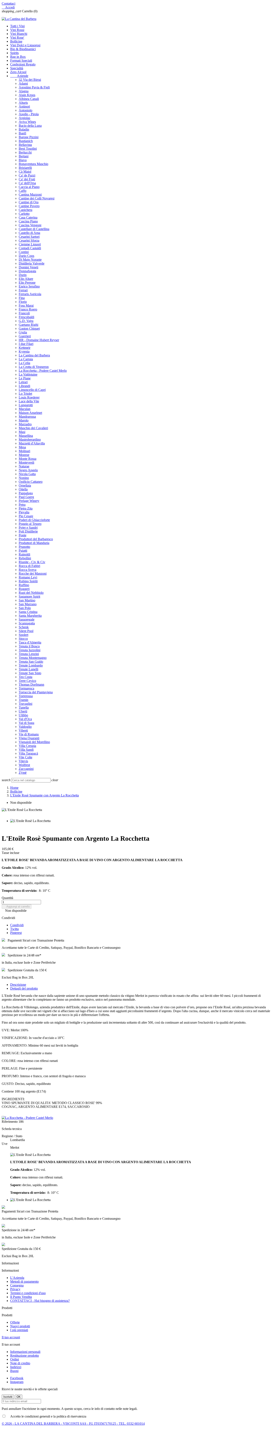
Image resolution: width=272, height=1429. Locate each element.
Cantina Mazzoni (30, 194)
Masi (22, 432)
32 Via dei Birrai (30, 79)
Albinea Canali (29, 99)
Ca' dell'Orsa (27, 183)
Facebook (16, 1378)
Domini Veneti (28, 267)
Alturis (23, 102)
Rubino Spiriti (28, 581)
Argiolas (24, 118)
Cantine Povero (29, 206)
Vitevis (23, 761)
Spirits (14, 53)
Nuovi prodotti (20, 1326)
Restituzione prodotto (24, 1355)
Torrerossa (26, 696)
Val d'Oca (25, 719)
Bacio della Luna (30, 125)
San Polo (25, 608)
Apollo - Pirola (29, 114)
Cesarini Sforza (29, 240)
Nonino (24, 478)
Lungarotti (26, 405)
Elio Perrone (27, 282)
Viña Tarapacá (28, 753)
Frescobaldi (26, 317)
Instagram (16, 1382)
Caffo (22, 190)
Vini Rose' (17, 37)
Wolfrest (24, 765)
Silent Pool (26, 631)
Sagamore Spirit (29, 596)
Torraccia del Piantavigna (36, 692)
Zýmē (23, 772)
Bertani (23, 156)
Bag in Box (18, 56)
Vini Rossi (17, 30)
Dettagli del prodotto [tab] (24, 988)
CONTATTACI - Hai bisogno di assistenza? (40, 1300)
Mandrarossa (27, 416)
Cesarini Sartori (29, 236)
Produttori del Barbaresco (36, 539)
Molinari (24, 451)
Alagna (23, 91)
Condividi (17, 925)
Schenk (24, 627)
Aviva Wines (27, 122)
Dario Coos (26, 256)
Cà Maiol (25, 171)
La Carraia (26, 359)
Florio (23, 301)
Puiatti (23, 550)
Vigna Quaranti (29, 738)
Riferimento (10, 1121)
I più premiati (19, 1330)
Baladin (24, 129)
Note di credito (20, 1363)
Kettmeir (24, 347)
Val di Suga (26, 723)
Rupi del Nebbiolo (31, 592)
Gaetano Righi (28, 324)
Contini (24, 252)
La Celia (24, 363)
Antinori (24, 106)
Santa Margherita (30, 615)
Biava (23, 160)
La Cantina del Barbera (34, 355)
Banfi (22, 133)
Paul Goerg (26, 497)
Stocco (23, 638)
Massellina (26, 435)
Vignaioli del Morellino (34, 742)
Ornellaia (25, 485)
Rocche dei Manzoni (33, 573)
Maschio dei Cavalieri (33, 428)
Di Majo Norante (30, 259)
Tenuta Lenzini (29, 654)
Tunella (24, 707)
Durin (23, 275)
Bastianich (26, 141)
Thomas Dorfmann (31, 684)
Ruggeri (24, 589)
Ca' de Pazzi (27, 175)
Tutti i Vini (17, 26)
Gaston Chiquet (29, 328)
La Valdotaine (28, 374)
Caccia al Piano (29, 187)
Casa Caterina (28, 217)
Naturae (24, 466)
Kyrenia (24, 351)
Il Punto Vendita (21, 1297)
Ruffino (24, 585)
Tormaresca (26, 688)
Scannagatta (27, 623)
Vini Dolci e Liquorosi (25, 45)
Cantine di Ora (28, 202)
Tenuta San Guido (31, 661)
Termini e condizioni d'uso (28, 1293)
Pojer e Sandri (28, 527)
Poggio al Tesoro (30, 524)
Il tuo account (11, 1337)
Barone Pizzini (28, 137)
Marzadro (25, 424)
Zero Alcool (18, 72)
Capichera (25, 210)
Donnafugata (27, 271)
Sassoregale (26, 619)
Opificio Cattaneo (30, 481)
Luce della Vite (29, 401)
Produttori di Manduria (34, 543)
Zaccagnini (26, 769)
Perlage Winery (29, 501)
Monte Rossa (27, 458)
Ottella (23, 489)
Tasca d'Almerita (30, 642)
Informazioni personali (25, 1351)
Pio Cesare (26, 516)
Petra (22, 504)
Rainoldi (24, 554)
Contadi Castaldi (30, 248)
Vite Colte (25, 757)
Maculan (24, 409)
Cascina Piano (28, 221)
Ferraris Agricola (30, 294)
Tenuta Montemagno (33, 658)
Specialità (16, 68)
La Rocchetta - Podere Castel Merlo (43, 370)
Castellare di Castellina (34, 229)
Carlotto (24, 213)
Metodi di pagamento (24, 1281)
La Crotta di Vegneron (34, 367)
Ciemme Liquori (30, 244)
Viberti (23, 730)
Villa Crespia (27, 746)
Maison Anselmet (30, 413)
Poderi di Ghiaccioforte (34, 520)
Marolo (23, 420)
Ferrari (23, 290)
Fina (22, 298)
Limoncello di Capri (32, 390)
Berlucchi (25, 152)
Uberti (23, 711)
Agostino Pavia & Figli (34, 87)
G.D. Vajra (26, 321)
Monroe (24, 455)
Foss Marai (26, 305)
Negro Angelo (28, 470)
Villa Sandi (26, 749)
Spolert (23, 635)
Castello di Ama (29, 233)
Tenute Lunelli (28, 669)
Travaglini (25, 703)
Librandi (24, 386)
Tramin (23, 700)
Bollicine (16, 41)
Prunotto (24, 547)
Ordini (14, 1359)
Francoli (24, 313)
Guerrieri (25, 336)
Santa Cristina (28, 612)
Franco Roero (28, 309)
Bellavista (25, 145)
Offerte (15, 1322)
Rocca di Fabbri (29, 566)
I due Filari (26, 344)
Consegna (17, 1285)
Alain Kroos (27, 95)
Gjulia (23, 332)
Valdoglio (25, 726)
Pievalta (24, 512)
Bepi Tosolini (28, 148)
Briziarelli (25, 168)
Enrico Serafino (29, 286)
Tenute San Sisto (30, 673)
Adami (23, 83)
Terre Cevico (27, 680)
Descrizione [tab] (18, 984)
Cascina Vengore (30, 225)
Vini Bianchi (18, 34)
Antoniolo (25, 110)
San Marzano (28, 604)
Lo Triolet (25, 393)
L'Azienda (17, 1277)
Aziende (19, 76)
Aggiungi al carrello (16, 906)
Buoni (14, 1371)
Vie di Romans (29, 734)
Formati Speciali (21, 60)
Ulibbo (23, 715)
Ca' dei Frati (27, 179)
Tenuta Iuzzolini (29, 650)
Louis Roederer (29, 397)
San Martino (27, 600)
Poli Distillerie (28, 531)
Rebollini (25, 558)
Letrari (23, 382)
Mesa (22, 447)
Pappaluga (26, 493)
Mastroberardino (30, 439)
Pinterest (16, 933)
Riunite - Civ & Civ (32, 562)
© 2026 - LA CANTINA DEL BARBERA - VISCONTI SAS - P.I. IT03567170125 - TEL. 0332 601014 (73, 1423)
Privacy (15, 1289)
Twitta (14, 929)
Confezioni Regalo (22, 64)
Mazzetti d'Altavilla (32, 443)
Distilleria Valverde (31, 263)
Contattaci (8, 3)
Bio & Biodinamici (23, 49)
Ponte (22, 535)
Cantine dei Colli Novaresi (36, 198)
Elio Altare (26, 279)
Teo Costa (25, 677)
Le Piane (25, 378)
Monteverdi (26, 462)
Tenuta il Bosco (29, 646)
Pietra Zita (26, 508)
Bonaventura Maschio (33, 164)
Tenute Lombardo (31, 665)
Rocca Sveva (27, 569)
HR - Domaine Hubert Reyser (39, 340)
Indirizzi (15, 1367)
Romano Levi (28, 577)
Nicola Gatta (27, 474)
